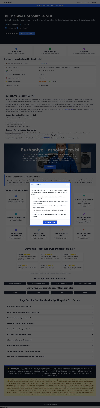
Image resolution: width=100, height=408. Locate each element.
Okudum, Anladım (50, 222)
